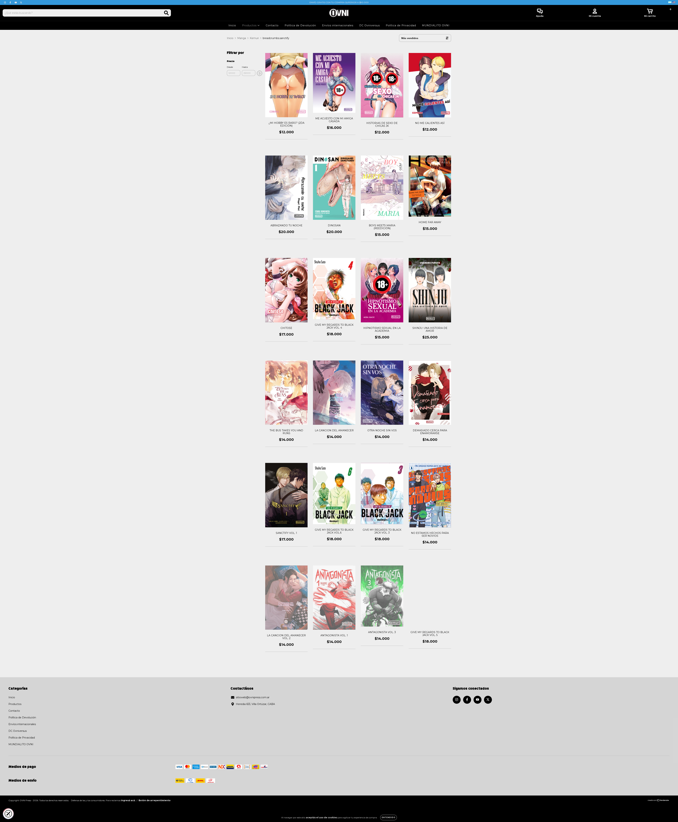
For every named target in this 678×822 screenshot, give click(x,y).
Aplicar (259, 73)
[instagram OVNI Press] (5, 2)
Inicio (232, 25)
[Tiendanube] (658, 800)
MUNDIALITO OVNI (436, 25)
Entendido (388, 817)
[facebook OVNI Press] (10, 2)
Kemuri (254, 38)
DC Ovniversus (369, 25)
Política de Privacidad (401, 25)
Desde (230, 67)
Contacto (272, 25)
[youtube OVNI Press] (16, 2)
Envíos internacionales (337, 25)
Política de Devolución (300, 25)
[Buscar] (166, 13)
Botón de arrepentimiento (155, 800)
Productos (249, 25)
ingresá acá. (128, 800)
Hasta (245, 67)
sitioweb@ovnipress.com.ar (252, 697)
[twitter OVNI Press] (21, 2)
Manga (241, 38)
